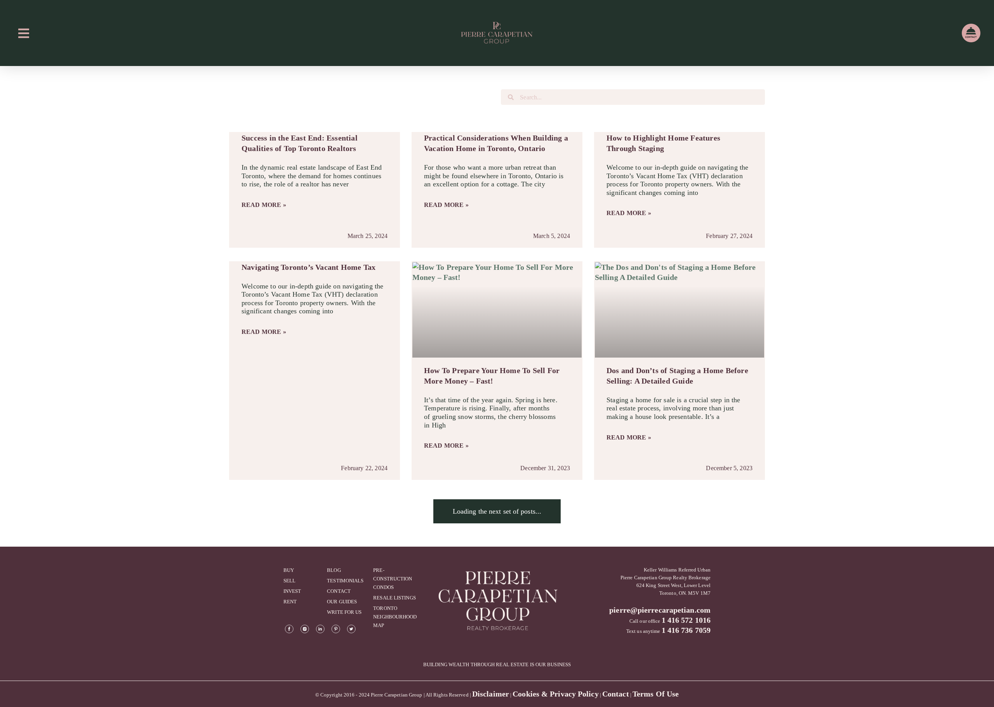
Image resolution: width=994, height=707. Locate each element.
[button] (497, 511)
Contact (615, 694)
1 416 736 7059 (686, 630)
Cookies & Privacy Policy (555, 694)
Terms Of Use (656, 694)
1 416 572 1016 (686, 620)
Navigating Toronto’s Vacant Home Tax (308, 267)
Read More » (264, 205)
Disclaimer (490, 694)
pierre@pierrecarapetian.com (660, 610)
